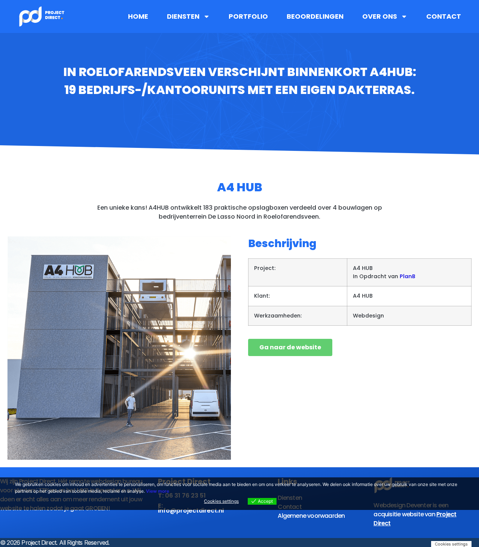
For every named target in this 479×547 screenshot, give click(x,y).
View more (157, 491)
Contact (443, 16)
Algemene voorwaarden (311, 515)
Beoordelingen (315, 16)
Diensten (183, 16)
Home (138, 16)
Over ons (379, 16)
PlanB (407, 276)
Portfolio (248, 16)
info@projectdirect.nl (191, 510)
